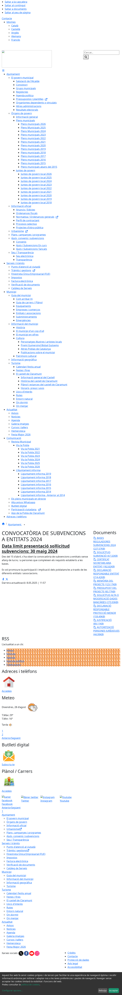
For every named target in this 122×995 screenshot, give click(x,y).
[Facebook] (26, 953)
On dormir (12, 914)
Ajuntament (15, 524)
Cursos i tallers (15, 939)
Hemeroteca (14, 943)
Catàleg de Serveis (17, 868)
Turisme (11, 886)
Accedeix (7, 691)
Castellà (15, 29)
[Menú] (3, 70)
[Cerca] (86, 57)
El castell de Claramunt (19, 900)
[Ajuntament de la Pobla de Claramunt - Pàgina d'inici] (27, 58)
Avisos (10, 650)
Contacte (7, 18)
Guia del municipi (16, 875)
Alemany (16, 36)
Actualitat (7, 921)
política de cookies (30, 984)
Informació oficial (16, 825)
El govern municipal (18, 818)
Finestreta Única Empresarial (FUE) (26, 854)
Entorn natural (15, 911)
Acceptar (113, 990)
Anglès (15, 32)
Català (14, 25)
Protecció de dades (78, 960)
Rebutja (103, 990)
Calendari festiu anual (19, 893)
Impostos (12, 857)
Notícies (11, 654)
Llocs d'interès (15, 904)
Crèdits (72, 952)
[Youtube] (32, 953)
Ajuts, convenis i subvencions (23, 836)
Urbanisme (13, 829)
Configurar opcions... (12, 990)
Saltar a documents (16, 9)
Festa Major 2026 (16, 946)
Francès (15, 39)
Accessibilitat (75, 967)
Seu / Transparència (18, 839)
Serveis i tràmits (11, 843)
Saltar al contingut (15, 5)
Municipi (6, 872)
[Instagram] (37, 953)
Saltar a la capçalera (16, 1)
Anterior (6, 738)
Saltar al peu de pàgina (17, 12)
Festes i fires (14, 896)
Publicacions (14, 664)
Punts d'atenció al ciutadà (21, 847)
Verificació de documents (21, 864)
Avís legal (73, 963)
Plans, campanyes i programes (24, 832)
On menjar (13, 918)
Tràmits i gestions (16, 850)
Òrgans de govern (17, 822)
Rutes (10, 907)
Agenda (11, 657)
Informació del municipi (20, 879)
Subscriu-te (8, 764)
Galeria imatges (15, 936)
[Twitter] (21, 953)
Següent (16, 738)
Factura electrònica (17, 861)
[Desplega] (24, 525)
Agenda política (15, 661)
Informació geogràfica (19, 882)
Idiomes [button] (11, 22)
